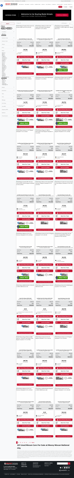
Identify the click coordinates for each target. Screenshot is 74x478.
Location (65, 6)
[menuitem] (7, 34)
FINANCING (23, 464)
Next (33, 442)
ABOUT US (23, 463)
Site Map (18, 474)
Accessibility (13, 474)
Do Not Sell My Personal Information (36, 474)
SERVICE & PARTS (48, 463)
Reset (7, 23)
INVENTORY (35, 463)
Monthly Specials (36, 466)
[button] (1, 5)
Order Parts (46, 465)
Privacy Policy (24, 474)
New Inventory (35, 464)
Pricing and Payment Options (25, 73)
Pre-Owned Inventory (37, 465)
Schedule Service (47, 464)
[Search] (69, 463)
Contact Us (7, 474)
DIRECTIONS (24, 466)
